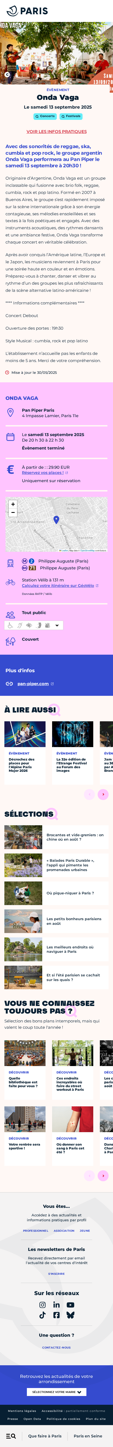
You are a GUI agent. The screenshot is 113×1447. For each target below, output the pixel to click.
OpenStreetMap (87, 550)
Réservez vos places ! (43, 472)
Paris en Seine (88, 1436)
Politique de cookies (63, 1419)
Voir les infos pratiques (57, 131)
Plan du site (96, 1419)
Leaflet (64, 550)
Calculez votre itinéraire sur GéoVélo (58, 585)
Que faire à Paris (44, 1436)
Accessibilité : (73, 1411)
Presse (12, 1419)
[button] (56, 520)
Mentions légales (22, 1411)
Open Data (32, 1419)
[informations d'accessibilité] (33, 625)
